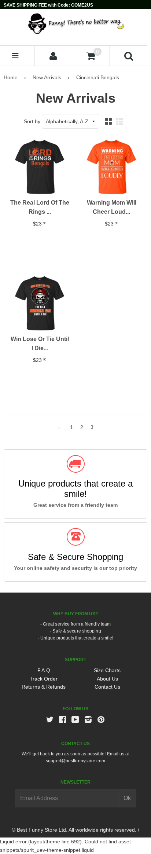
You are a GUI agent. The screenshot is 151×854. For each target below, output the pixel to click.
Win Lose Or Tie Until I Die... (40, 344)
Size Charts (107, 670)
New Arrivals (47, 77)
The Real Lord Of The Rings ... (39, 207)
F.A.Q (43, 670)
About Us (107, 679)
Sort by (32, 121)
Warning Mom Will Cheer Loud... (111, 207)
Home (11, 77)
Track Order (44, 679)
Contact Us (107, 687)
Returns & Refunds (44, 687)
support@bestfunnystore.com (75, 760)
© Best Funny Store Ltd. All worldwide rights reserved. (74, 830)
